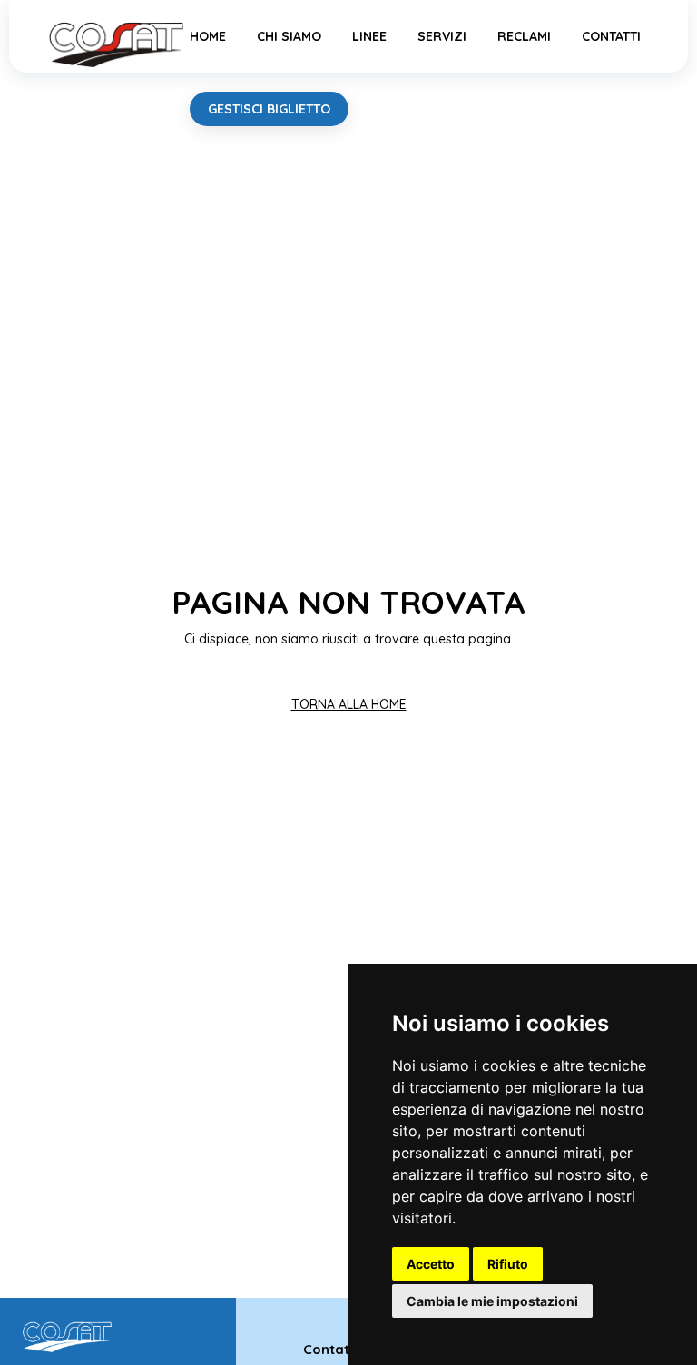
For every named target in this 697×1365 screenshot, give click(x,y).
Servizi (441, 36)
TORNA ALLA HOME (349, 704)
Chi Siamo (289, 36)
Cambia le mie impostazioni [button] (492, 1301)
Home (208, 36)
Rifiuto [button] (507, 1264)
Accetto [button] (431, 1264)
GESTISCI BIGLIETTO (269, 109)
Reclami (524, 36)
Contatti (611, 36)
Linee (369, 36)
